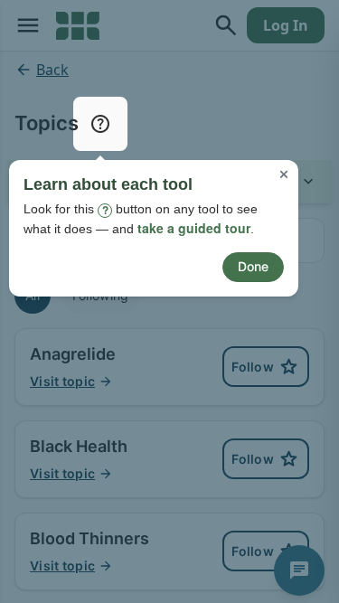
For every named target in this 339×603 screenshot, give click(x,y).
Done (253, 266)
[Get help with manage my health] (100, 124)
